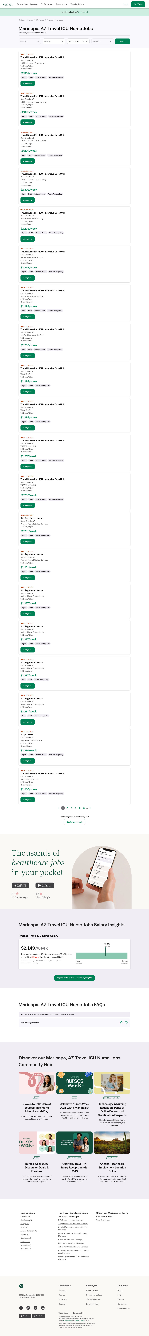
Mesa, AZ (24, 1227)
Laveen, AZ (25, 1241)
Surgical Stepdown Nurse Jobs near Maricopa (72, 1228)
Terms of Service (80, 1320)
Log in (126, 4)
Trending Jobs (76, 4)
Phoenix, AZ (25, 1216)
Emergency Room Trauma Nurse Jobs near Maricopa (73, 1251)
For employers (92, 1290)
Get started (83, 12)
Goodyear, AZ (25, 1238)
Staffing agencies (93, 1299)
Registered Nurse (26, 20)
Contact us (122, 1304)
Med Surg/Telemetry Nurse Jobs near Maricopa (73, 1258)
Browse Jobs (22, 4)
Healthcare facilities (94, 1295)
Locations (34, 4)
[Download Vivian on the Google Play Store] (45, 885)
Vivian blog (63, 1299)
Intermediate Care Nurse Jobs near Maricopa (72, 1234)
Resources (60, 4)
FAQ (119, 1295)
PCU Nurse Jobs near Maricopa (70, 1220)
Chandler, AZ (25, 1249)
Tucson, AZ (24, 1234)
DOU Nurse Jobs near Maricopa (71, 1243)
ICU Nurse (40, 20)
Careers (121, 1299)
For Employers (47, 4)
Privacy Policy (67, 1320)
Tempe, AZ (24, 1223)
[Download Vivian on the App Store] (20, 885)
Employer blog (92, 1304)
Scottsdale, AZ (26, 1220)
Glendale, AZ (25, 1245)
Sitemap (62, 1304)
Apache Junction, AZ (28, 1231)
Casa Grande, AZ (103, 1220)
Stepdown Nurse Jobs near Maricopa (73, 1223)
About (120, 1290)
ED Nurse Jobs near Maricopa (70, 1240)
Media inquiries (124, 1308)
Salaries (62, 1295)
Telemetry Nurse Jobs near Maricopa (73, 1247)
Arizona (50, 20)
